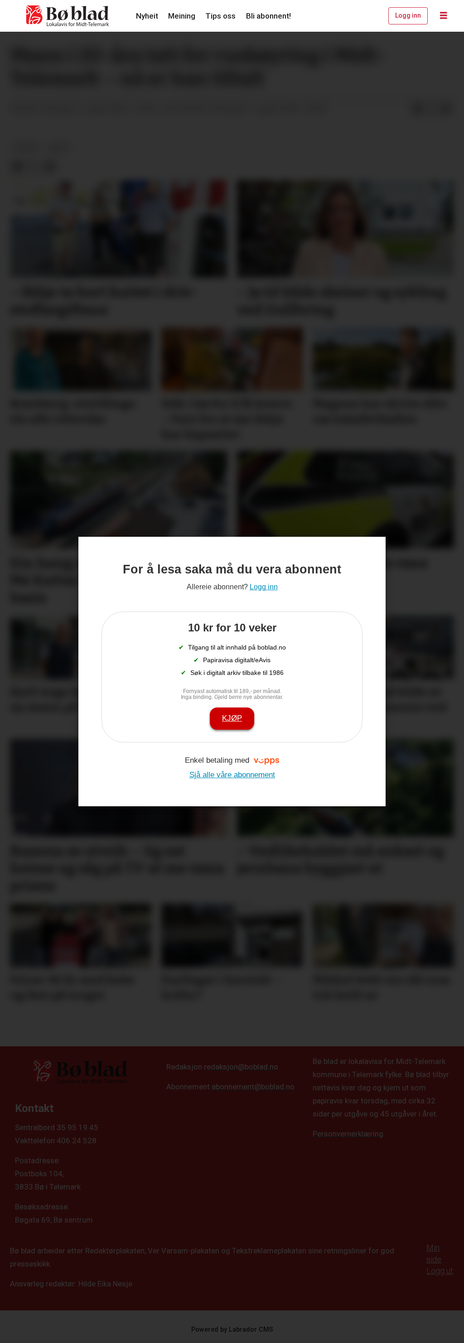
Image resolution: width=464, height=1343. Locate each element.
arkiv (59, 147)
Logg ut (439, 1271)
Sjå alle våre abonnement (232, 774)
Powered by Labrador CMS (232, 1329)
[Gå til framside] (68, 16)
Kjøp (232, 718)
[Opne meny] (443, 16)
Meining (181, 15)
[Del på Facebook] (417, 109)
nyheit (26, 147)
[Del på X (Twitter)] (432, 109)
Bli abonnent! (268, 15)
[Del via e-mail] (446, 109)
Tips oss (220, 15)
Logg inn (408, 15)
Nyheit (147, 15)
